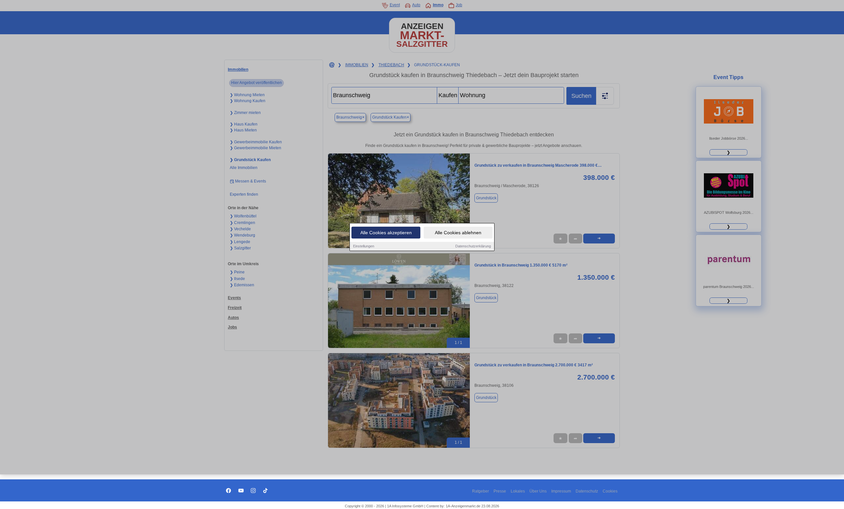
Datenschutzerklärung (473, 246)
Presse (500, 491)
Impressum (561, 491)
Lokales (518, 491)
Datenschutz (587, 491)
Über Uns (538, 491)
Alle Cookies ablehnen (458, 232)
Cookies (610, 491)
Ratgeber (480, 491)
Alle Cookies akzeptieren (386, 232)
